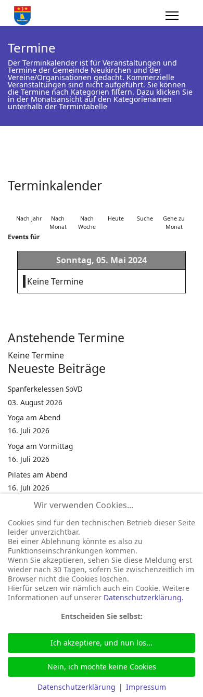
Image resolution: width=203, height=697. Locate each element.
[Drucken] (192, 181)
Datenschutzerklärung (143, 597)
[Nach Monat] (58, 206)
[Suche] (145, 206)
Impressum (146, 687)
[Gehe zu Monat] (174, 206)
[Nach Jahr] (29, 206)
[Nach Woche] (87, 206)
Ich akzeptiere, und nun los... (101, 643)
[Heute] (116, 206)
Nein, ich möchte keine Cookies (101, 667)
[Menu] (172, 15)
